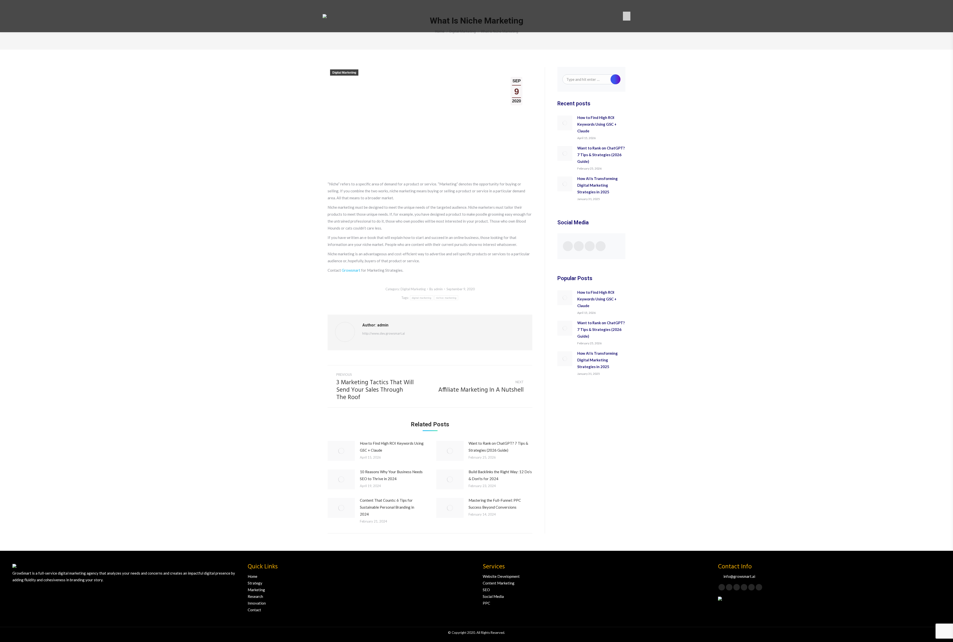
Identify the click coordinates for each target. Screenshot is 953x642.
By (436, 289)
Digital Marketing (344, 72)
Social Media (493, 596)
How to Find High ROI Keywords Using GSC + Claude (392, 446)
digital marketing (422, 297)
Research (255, 596)
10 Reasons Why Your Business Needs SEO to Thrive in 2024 (391, 475)
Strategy (255, 583)
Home (252, 576)
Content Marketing (498, 583)
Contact (254, 610)
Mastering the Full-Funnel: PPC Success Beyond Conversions (495, 503)
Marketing (256, 589)
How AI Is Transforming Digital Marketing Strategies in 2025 (597, 185)
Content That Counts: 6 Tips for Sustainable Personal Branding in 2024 (387, 507)
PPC (486, 603)
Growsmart (351, 270)
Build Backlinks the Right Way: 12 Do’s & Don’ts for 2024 (500, 475)
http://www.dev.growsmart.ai (383, 333)
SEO (486, 589)
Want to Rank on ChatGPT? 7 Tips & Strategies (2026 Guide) (498, 446)
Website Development (501, 576)
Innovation (257, 603)
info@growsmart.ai (739, 576)
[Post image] (341, 451)
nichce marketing (446, 297)
